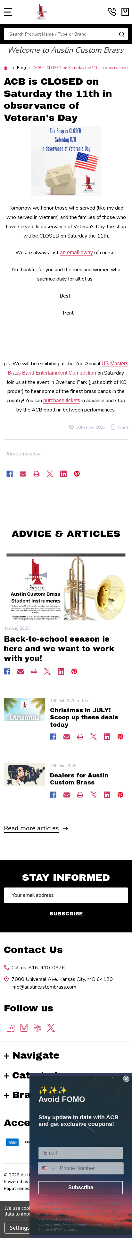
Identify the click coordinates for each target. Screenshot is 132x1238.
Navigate (36, 1055)
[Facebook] (9, 474)
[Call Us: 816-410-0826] (112, 12)
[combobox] (47, 1168)
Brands (31, 1095)
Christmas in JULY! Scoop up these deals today (84, 717)
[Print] (36, 474)
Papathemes (16, 1188)
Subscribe (66, 913)
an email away (76, 252)
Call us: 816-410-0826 (38, 967)
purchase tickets (61, 400)
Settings (20, 1227)
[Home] (7, 67)
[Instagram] (24, 1028)
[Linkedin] (63, 474)
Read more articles (31, 828)
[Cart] (125, 12)
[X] (50, 474)
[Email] (23, 474)
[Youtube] (37, 1028)
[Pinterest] (77, 474)
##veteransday (23, 453)
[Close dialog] (126, 1079)
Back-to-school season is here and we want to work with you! (59, 648)
